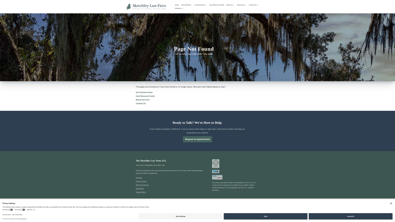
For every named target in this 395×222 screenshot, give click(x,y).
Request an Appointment (197, 139)
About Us (229, 5)
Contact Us (253, 5)
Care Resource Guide (216, 5)
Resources (241, 5)
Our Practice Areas (144, 92)
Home (177, 5)
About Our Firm (142, 100)
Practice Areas (200, 5)
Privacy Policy (141, 181)
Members (178, 8)
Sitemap (139, 178)
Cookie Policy (141, 192)
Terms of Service (142, 185)
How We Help (186, 5)
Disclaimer (140, 189)
